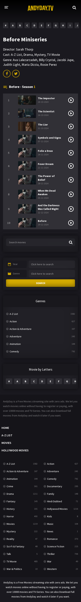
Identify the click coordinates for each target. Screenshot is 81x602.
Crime (10, 486)
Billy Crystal (47, 60)
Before (42, 221)
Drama (28, 54)
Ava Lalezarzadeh (25, 60)
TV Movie (53, 54)
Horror (10, 516)
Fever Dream (45, 164)
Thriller (51, 554)
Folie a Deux (45, 151)
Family (50, 493)
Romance (52, 539)
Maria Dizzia (30, 64)
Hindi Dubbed (54, 501)
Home (5, 428)
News (50, 531)
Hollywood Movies (15, 450)
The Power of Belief (46, 177)
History (11, 509)
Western (52, 569)
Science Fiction (55, 546)
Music (50, 524)
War (49, 561)
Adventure (15, 336)
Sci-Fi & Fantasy (15, 546)
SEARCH (40, 283)
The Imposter (46, 98)
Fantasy (11, 501)
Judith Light (11, 64)
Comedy (14, 351)
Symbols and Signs (49, 137)
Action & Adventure (20, 329)
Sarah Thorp (24, 49)
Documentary (54, 486)
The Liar (43, 124)
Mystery (39, 54)
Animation (15, 344)
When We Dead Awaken (47, 192)
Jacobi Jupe (65, 60)
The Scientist (46, 111)
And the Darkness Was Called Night (49, 207)
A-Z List (16, 54)
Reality (10, 539)
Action (13, 321)
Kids (49, 516)
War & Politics (14, 569)
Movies (6, 443)
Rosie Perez (48, 64)
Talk (9, 554)
